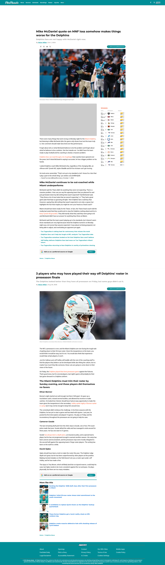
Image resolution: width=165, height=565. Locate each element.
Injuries (56, 2)
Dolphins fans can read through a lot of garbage (56, 157)
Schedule (35, 2)
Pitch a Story (62, 552)
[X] (154, 2)
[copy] (50, 46)
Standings (43, 2)
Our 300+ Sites (103, 549)
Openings (61, 549)
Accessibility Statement (66, 555)
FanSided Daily (45, 552)
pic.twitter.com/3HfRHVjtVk (70, 176)
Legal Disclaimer (45, 555)
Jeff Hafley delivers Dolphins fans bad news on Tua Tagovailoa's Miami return (67, 241)
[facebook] (150, 2)
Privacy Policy (86, 552)
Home (41, 258)
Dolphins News (50, 258)
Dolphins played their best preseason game (64, 371)
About (42, 549)
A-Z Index (84, 555)
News (22, 2)
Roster (50, 2)
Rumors (28, 2)
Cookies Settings (103, 555)
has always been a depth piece (55, 435)
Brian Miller (42, 42)
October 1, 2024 (68, 178)
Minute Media (30, 560)
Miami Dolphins (90, 139)
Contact (84, 549)
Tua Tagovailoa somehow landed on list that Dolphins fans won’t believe (67, 237)
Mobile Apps (120, 549)
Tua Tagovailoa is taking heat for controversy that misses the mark (65, 231)
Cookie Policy (120, 552)
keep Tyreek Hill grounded (48, 213)
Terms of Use (102, 552)
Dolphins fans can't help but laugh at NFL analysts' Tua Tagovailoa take (67, 234)
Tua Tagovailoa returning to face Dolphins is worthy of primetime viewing (68, 245)
